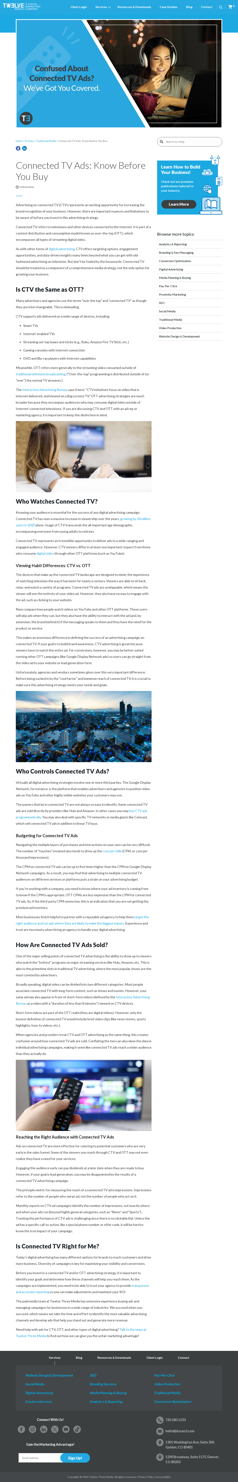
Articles (29, 140)
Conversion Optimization (175, 261)
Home (19, 140)
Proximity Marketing (172, 294)
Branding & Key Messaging (176, 252)
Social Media (167, 311)
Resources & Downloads (134, 7)
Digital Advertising (171, 269)
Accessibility (163, 1476)
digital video (45, 553)
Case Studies (169, 7)
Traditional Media (46, 140)
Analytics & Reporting (173, 244)
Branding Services (103, 1384)
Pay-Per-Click (168, 286)
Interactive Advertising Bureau (44, 390)
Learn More (183, 204)
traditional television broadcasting (40, 374)
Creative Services (38, 1401)
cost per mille (112, 851)
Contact (206, 7)
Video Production (170, 328)
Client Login (78, 7)
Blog (189, 7)
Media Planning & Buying (175, 277)
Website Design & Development (179, 336)
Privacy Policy (146, 1476)
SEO (162, 303)
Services (101, 7)
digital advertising (62, 249)
